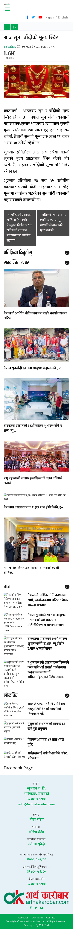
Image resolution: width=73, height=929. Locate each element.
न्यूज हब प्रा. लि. (36, 788)
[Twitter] (36, 907)
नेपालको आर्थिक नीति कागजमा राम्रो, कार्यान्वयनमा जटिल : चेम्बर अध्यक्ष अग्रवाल (48, 600)
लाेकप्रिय (10, 696)
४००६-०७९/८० (36, 859)
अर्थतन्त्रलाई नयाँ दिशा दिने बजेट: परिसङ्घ (48, 756)
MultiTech (44, 925)
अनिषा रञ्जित (36, 832)
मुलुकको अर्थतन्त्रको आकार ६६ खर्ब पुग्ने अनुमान (46, 726)
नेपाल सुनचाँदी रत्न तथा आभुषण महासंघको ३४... (33, 368)
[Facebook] (31, 907)
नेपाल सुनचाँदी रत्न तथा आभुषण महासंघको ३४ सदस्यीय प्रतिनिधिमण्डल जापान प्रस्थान (47, 620)
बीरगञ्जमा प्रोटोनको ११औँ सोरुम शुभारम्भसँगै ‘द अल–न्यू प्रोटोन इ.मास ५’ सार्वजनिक (47, 644)
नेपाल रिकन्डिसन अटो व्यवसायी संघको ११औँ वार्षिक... (31, 571)
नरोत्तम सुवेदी (36, 844)
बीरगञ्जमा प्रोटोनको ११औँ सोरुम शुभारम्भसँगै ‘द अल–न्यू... (33, 428)
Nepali (49, 17)
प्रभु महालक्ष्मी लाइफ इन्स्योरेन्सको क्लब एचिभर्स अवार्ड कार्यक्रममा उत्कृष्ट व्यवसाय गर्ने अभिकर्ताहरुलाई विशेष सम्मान (48, 670)
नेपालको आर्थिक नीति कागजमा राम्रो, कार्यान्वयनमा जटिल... (35, 316)
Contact (50, 917)
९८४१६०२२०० (37, 799)
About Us (23, 917)
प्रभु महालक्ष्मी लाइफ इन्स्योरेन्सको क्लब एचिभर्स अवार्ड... (33, 481)
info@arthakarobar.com (36, 804)
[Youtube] (41, 907)
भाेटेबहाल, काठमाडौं (36, 793)
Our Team (37, 917)
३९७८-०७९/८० (36, 871)
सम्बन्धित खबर (16, 263)
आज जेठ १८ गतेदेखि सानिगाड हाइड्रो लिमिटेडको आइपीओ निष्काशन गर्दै (46, 709)
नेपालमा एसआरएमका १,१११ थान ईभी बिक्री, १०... (34, 507)
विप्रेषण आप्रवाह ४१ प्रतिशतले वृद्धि (46, 742)
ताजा (7, 587)
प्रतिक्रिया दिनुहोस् (18, 253)
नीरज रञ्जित (37, 819)
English (63, 17)
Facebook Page (18, 768)
